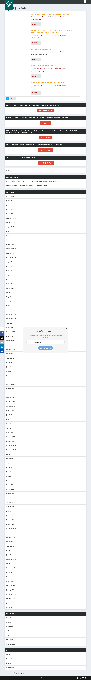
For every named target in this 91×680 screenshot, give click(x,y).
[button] (46, 331)
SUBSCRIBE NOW (45, 348)
